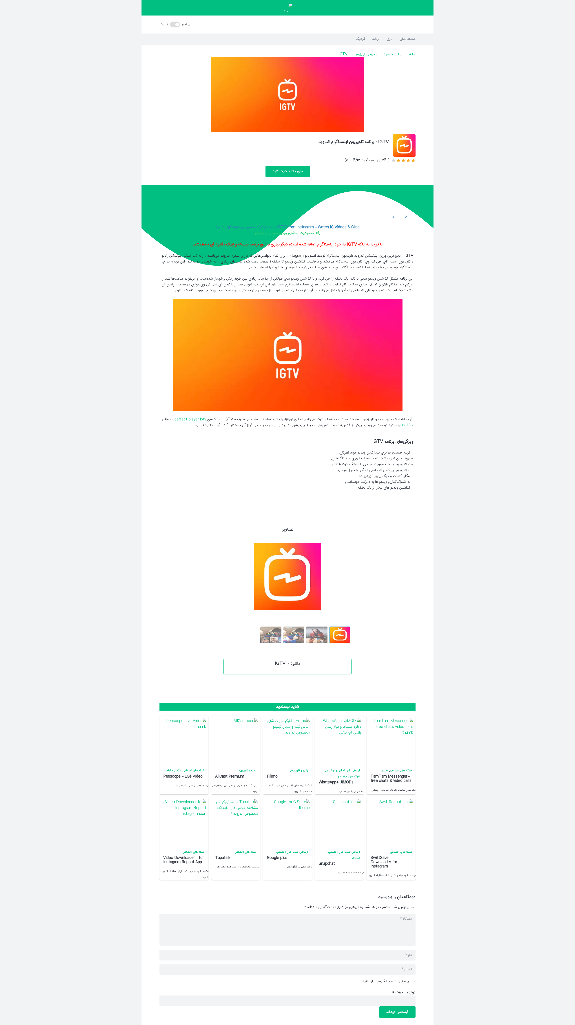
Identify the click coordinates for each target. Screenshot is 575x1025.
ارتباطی (356, 770)
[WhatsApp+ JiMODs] (338, 740)
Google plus (277, 858)
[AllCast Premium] (235, 740)
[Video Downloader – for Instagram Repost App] (183, 821)
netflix (407, 425)
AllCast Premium (229, 777)
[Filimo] (287, 740)
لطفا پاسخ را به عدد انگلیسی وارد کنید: (388, 981)
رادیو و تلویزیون (366, 54)
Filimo (272, 777)
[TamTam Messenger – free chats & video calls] (390, 740)
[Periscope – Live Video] (183, 740)
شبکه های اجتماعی (401, 770)
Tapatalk (222, 858)
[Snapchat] (338, 821)
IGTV (343, 54)
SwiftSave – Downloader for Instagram (384, 862)
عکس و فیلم (173, 770)
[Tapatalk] (235, 821)
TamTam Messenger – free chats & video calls (391, 779)
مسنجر (384, 770)
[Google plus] (287, 821)
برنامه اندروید (393, 54)
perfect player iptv (190, 419)
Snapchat (327, 864)
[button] (287, 24)
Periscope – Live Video (183, 777)
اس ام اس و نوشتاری (337, 770)
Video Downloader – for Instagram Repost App (183, 860)
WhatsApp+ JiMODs (336, 782)
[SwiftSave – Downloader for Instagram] (390, 821)
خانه (412, 54)
